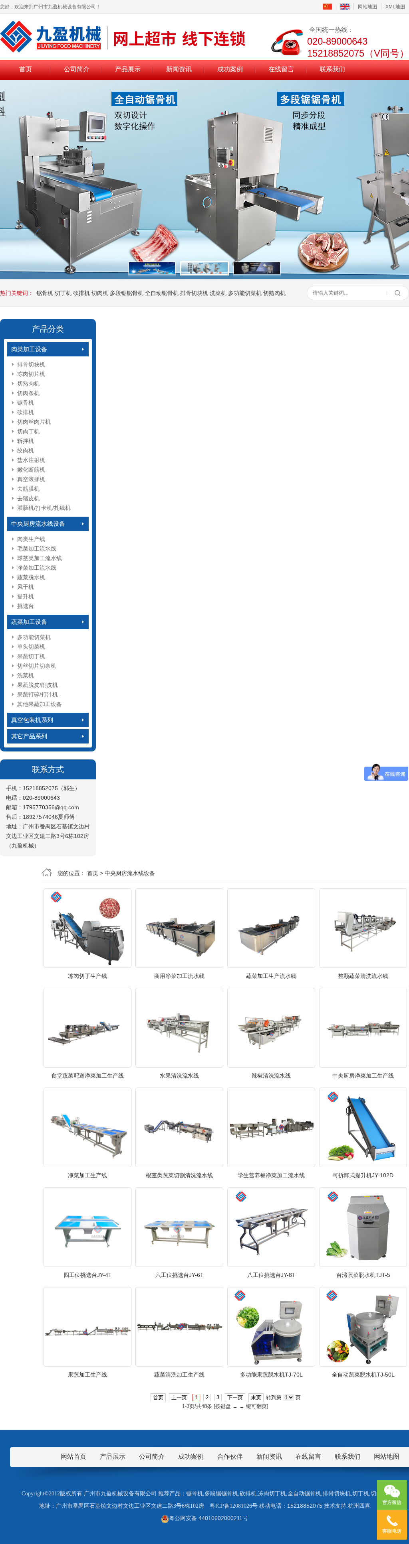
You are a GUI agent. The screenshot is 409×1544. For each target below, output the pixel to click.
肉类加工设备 (29, 349)
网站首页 (73, 1456)
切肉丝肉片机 (34, 422)
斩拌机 (25, 441)
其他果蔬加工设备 (39, 704)
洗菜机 (218, 293)
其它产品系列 (29, 736)
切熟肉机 (274, 293)
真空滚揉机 (31, 479)
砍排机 (81, 293)
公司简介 (76, 69)
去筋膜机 (28, 489)
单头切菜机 (31, 646)
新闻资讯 (179, 69)
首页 (25, 69)
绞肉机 (25, 450)
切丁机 (63, 293)
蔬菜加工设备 (29, 621)
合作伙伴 (230, 1456)
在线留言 (281, 69)
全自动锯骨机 (162, 293)
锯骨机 (44, 293)
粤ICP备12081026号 (234, 1506)
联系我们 (332, 69)
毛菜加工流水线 (36, 548)
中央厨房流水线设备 (38, 523)
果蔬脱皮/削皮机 (37, 685)
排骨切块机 (194, 293)
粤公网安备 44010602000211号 (208, 1518)
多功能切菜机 (245, 293)
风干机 (25, 587)
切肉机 (99, 293)
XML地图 (395, 7)
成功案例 (230, 69)
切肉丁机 (28, 431)
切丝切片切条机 (36, 666)
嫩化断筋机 (31, 469)
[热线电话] (392, 1525)
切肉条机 (28, 393)
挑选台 (25, 606)
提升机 (25, 596)
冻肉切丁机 (272, 1494)
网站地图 (367, 7)
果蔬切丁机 (31, 656)
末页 (256, 1397)
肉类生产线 (31, 539)
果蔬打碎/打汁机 (37, 694)
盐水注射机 (31, 460)
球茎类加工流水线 (39, 558)
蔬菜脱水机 (31, 577)
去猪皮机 (28, 498)
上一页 (179, 1397)
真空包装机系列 (32, 719)
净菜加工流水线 (36, 567)
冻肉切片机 (31, 374)
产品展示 (128, 69)
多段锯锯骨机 (126, 293)
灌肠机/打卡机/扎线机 (44, 508)
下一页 (235, 1397)
